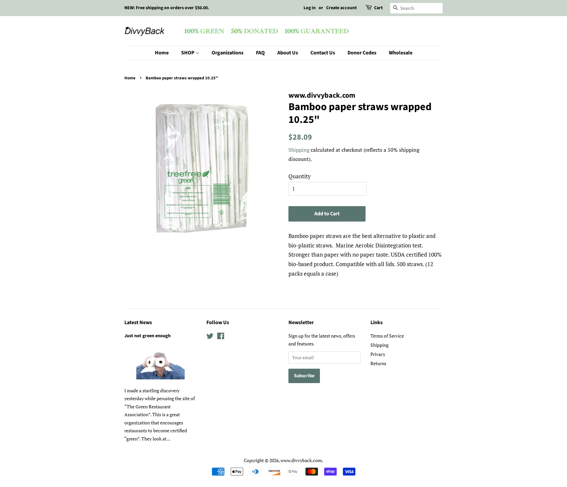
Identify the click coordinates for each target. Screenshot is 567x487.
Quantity (299, 176)
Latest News (138, 322)
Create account (341, 8)
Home (162, 52)
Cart (378, 8)
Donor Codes (361, 52)
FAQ (260, 52)
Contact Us (322, 52)
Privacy (377, 354)
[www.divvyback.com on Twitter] (210, 337)
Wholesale (400, 52)
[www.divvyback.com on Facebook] (220, 337)
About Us (287, 52)
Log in (310, 8)
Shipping (298, 149)
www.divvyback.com (301, 460)
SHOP (188, 52)
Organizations (227, 52)
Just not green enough (147, 335)
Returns (378, 363)
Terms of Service (387, 336)
